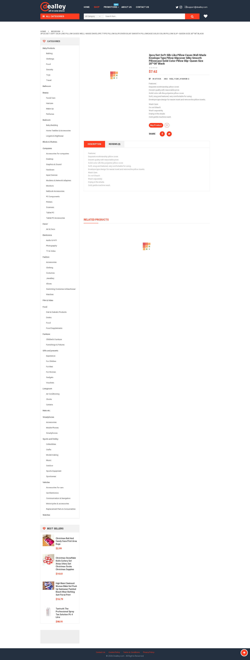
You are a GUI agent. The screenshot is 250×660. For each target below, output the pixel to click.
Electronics (47, 235)
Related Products (96, 219)
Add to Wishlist (167, 125)
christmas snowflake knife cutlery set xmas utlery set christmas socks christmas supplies (66, 564)
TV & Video (51, 251)
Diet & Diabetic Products (56, 312)
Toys (48, 75)
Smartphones (48, 417)
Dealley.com (119, 656)
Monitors (50, 186)
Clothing (49, 267)
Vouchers (50, 383)
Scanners (50, 207)
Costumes (50, 273)
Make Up (50, 109)
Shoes (49, 284)
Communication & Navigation (58, 498)
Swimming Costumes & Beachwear (61, 289)
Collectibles (51, 444)
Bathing (49, 53)
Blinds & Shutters (50, 142)
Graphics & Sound (53, 164)
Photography (51, 246)
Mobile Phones (52, 428)
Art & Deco (50, 229)
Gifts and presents (50, 351)
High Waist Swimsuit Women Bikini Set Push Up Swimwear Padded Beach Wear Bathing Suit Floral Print (66, 589)
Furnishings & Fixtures (55, 345)
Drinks (49, 317)
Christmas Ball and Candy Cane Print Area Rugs (66, 541)
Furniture (46, 334)
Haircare (49, 103)
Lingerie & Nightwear (55, 136)
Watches (50, 294)
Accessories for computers (57, 154)
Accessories (51, 262)
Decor (45, 224)
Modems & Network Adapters (58, 180)
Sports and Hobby (50, 439)
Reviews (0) (114, 144)
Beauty (45, 93)
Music (48, 460)
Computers (47, 148)
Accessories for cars (55, 487)
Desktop (49, 159)
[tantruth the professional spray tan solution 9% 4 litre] (48, 611)
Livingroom (47, 389)
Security (49, 69)
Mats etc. (46, 410)
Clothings (50, 59)
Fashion (46, 257)
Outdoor (49, 466)
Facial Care (50, 98)
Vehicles (46, 482)
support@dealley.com (197, 7)
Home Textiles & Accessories (58, 130)
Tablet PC (50, 213)
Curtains (49, 405)
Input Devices (51, 175)
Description (94, 144)
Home (43, 31)
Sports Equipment (53, 471)
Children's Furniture (54, 339)
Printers (49, 202)
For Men (49, 367)
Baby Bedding (52, 125)
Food (48, 64)
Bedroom (55, 31)
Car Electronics (52, 493)
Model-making (52, 455)
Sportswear (51, 476)
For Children (51, 361)
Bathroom (47, 86)
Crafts (48, 449)
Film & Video (48, 300)
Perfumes (50, 114)
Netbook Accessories (55, 191)
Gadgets (49, 377)
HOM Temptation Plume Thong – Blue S (146, 260)
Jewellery (50, 278)
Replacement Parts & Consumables (61, 509)
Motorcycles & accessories (57, 504)
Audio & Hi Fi (51, 240)
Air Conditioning (52, 394)
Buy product (156, 125)
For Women (51, 372)
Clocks (49, 399)
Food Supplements (54, 328)
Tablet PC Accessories (55, 218)
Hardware (50, 170)
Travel (48, 80)
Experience (50, 356)
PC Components (53, 196)
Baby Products (49, 48)
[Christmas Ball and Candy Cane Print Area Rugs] (48, 540)
